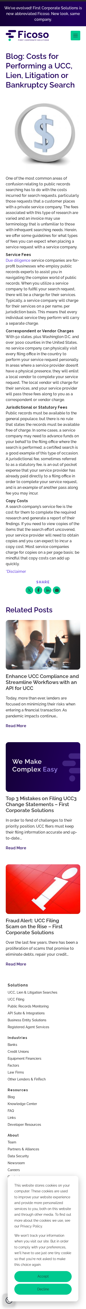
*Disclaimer (16, 571)
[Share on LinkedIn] (47, 590)
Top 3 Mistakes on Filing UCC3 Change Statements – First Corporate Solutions (41, 804)
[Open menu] (75, 35)
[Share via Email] (56, 590)
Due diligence (18, 260)
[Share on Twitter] (29, 590)
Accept (43, 1276)
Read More (16, 726)
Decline (43, 1289)
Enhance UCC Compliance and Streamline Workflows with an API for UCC (42, 682)
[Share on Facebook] (38, 590)
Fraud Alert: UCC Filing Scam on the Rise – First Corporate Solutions (34, 926)
